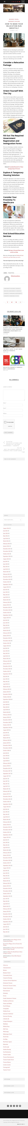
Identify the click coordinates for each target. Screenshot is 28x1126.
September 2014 (7, 865)
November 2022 (7, 640)
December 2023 (6, 607)
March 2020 (6, 712)
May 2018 (5, 758)
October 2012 (6, 919)
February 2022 (6, 661)
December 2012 (6, 914)
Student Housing (7, 1049)
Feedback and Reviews (8, 1001)
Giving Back (6, 1008)
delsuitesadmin (15, 276)
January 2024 (6, 605)
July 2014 (5, 870)
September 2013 (7, 896)
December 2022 (6, 638)
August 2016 (6, 806)
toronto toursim (7, 1065)
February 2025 (6, 574)
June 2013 (5, 898)
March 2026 (6, 541)
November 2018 (7, 748)
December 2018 (6, 745)
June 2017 (5, 781)
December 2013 (6, 888)
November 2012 (7, 916)
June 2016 (5, 812)
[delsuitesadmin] (7, 281)
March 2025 (6, 571)
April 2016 (5, 817)
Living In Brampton (7, 1021)
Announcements (7, 967)
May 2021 (5, 681)
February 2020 (6, 715)
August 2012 (6, 924)
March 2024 (6, 600)
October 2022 (6, 643)
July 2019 (5, 732)
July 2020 (5, 702)
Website (4, 413)
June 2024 (5, 592)
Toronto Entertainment (8, 1057)
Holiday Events (6, 1011)
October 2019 (6, 725)
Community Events (7, 975)
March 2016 (6, 819)
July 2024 (5, 589)
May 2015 (5, 845)
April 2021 (5, 684)
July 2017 (5, 778)
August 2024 (6, 587)
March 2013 (6, 906)
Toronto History (7, 1062)
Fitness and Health (7, 1003)
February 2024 (6, 602)
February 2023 (6, 633)
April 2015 (5, 847)
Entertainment (6, 990)
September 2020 (7, 699)
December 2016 (6, 796)
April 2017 (5, 786)
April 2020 (5, 709)
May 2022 (5, 653)
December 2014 (6, 858)
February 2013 (6, 909)
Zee (4, 943)
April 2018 (5, 760)
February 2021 (6, 689)
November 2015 (7, 829)
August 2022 (6, 646)
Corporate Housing (14, 21)
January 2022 (6, 663)
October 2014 (6, 863)
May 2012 (5, 932)
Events (4, 996)
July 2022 (5, 648)
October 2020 (6, 697)
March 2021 (6, 686)
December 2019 (6, 720)
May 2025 (5, 566)
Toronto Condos (7, 1054)
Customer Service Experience (10, 980)
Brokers (5, 970)
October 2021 (6, 671)
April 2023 (5, 628)
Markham (5, 1024)
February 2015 (6, 852)
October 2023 (6, 612)
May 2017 (5, 783)
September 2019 (7, 727)
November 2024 (7, 579)
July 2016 (5, 809)
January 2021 (6, 692)
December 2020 (6, 694)
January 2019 (6, 743)
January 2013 (6, 911)
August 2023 (6, 617)
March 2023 (6, 630)
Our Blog (5, 1039)
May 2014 (5, 875)
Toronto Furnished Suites (11, 295)
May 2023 (5, 625)
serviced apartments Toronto (12, 290)
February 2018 (6, 763)
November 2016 (7, 799)
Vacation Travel (6, 1070)
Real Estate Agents (7, 1042)
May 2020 (5, 707)
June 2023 (5, 623)
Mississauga (6, 1031)
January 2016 (6, 824)
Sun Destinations (7, 1052)
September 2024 (7, 584)
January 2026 (6, 546)
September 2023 (7, 615)
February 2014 (6, 883)
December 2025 (6, 548)
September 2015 (7, 835)
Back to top (20, 1124)
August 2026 (6, 528)
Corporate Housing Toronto (12, 288)
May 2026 (5, 536)
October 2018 (6, 750)
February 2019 (6, 740)
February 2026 (6, 543)
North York (5, 1036)
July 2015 (5, 840)
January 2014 (6, 886)
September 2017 (7, 773)
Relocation (5, 1044)
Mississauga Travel (7, 1034)
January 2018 (6, 766)
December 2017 (6, 768)
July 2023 (5, 620)
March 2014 (6, 881)
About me (5, 965)
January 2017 (6, 794)
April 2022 (5, 656)
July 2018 (5, 753)
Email (4, 408)
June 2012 (5, 929)
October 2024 (6, 582)
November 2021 (7, 669)
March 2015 (6, 850)
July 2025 (5, 561)
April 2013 (5, 904)
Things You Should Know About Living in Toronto (13, 948)
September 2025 (7, 556)
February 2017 (6, 791)
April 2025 (5, 569)
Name (4, 403)
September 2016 (7, 804)
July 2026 (5, 531)
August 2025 (6, 559)
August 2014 (6, 868)
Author (5, 272)
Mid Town (5, 1029)
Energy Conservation (8, 988)
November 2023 (7, 610)
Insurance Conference (8, 1013)
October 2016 (6, 801)
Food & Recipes (6, 1006)
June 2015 (5, 842)
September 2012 (7, 921)
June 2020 (5, 704)
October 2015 (6, 832)
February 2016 (6, 822)
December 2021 (6, 666)
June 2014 (5, 873)
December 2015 (6, 827)
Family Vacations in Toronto (9, 998)
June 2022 (5, 651)
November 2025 (7, 551)
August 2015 (6, 837)
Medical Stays (6, 1026)
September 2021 (7, 674)
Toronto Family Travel (8, 1059)
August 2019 (6, 730)
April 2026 (5, 538)
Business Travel (14, 19)
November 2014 (7, 860)
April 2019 (5, 735)
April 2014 (5, 878)
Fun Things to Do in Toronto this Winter (12, 940)
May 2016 (5, 814)
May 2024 (5, 594)
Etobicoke (5, 993)
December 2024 (6, 577)
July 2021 (5, 676)
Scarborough (6, 1047)
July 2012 (5, 927)
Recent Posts (11, 272)
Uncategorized (6, 1067)
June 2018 (5, 755)
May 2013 (5, 901)
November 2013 (6, 891)
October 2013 (6, 893)
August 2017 (6, 776)
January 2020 (6, 717)
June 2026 (5, 533)
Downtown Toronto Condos (9, 985)
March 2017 (6, 789)
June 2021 (5, 679)
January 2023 (6, 635)
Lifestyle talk (6, 1019)
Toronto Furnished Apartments (13, 293)
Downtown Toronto (7, 983)
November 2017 (7, 771)
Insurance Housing (7, 1016)
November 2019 (7, 722)
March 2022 (6, 658)
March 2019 (6, 738)
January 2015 (6, 855)
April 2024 (5, 597)
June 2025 (5, 564)
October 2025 (6, 554)
